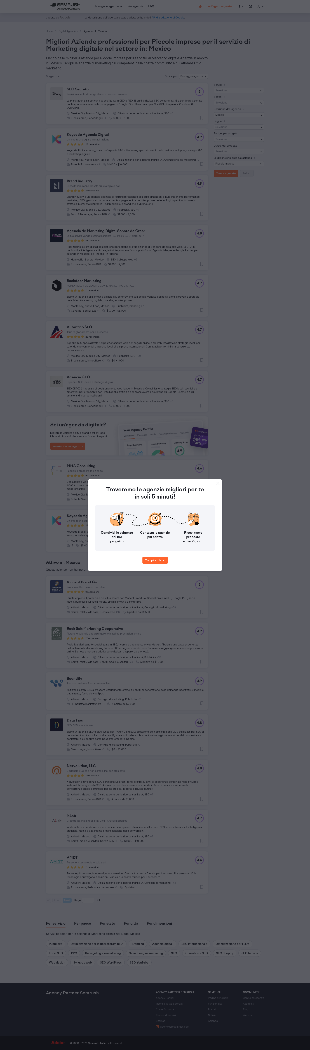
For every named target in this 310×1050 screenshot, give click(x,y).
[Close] (218, 483)
